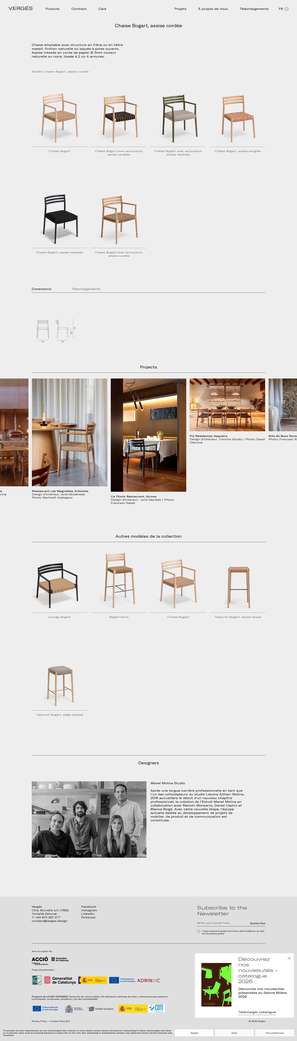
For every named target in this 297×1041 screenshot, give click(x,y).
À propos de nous (213, 9)
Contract (79, 9)
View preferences (274, 1033)
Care (102, 9)
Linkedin (87, 913)
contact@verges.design (49, 921)
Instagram (89, 910)
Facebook (88, 906)
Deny (234, 1033)
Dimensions (41, 289)
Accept (194, 1033)
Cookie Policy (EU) (60, 1021)
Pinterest (88, 917)
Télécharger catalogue (257, 1012)
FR (281, 9)
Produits (52, 9)
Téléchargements (254, 9)
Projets (180, 9)
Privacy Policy (39, 1021)
